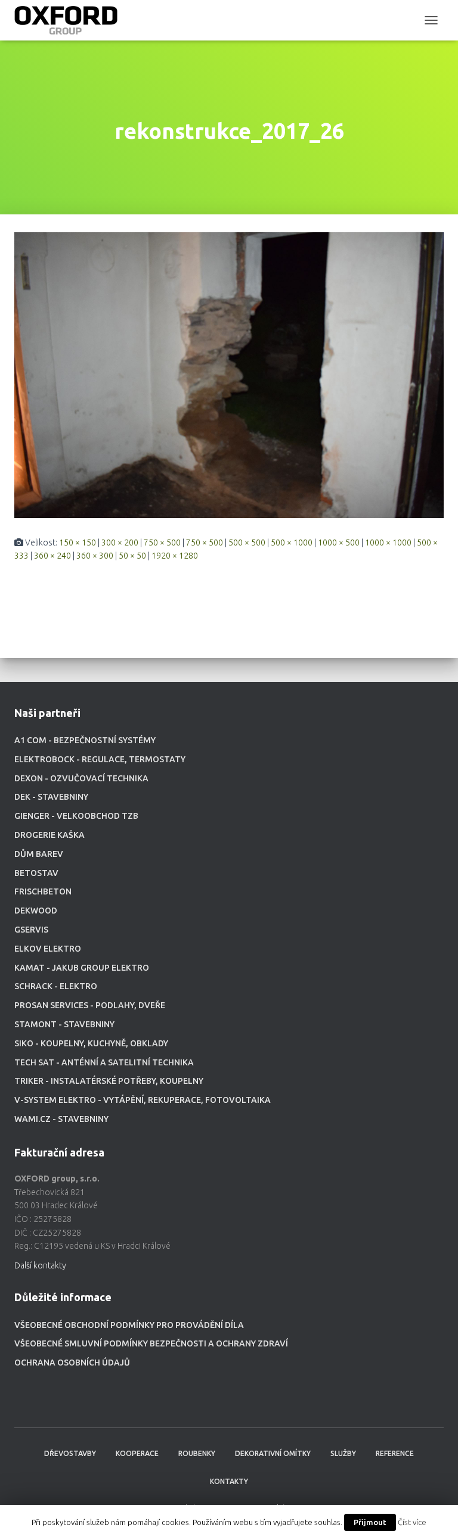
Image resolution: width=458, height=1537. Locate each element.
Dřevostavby (70, 1453)
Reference (395, 1453)
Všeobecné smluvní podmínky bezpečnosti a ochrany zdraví (151, 1343)
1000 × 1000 (388, 542)
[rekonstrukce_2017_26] (229, 374)
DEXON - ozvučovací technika (81, 778)
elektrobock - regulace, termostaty (99, 759)
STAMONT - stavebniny (64, 1024)
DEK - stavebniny (51, 797)
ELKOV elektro (47, 948)
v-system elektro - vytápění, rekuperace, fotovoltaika (142, 1100)
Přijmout (370, 1522)
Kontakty (229, 1481)
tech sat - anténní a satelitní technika (104, 1062)
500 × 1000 (291, 542)
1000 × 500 (339, 542)
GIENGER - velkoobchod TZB (76, 816)
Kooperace (137, 1453)
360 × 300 (94, 555)
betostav (36, 873)
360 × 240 (52, 555)
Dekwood (35, 910)
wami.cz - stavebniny (61, 1119)
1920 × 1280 (174, 555)
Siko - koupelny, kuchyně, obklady (91, 1043)
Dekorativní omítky (273, 1453)
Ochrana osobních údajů (72, 1362)
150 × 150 (77, 542)
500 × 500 (246, 542)
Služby (343, 1453)
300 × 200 (119, 542)
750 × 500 (162, 542)
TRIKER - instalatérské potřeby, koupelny (108, 1081)
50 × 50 (132, 555)
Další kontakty (40, 1265)
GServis (31, 929)
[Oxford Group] (70, 20)
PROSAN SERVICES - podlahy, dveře (89, 1005)
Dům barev (38, 854)
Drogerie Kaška (49, 835)
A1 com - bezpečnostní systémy (85, 740)
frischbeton (43, 891)
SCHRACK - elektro (55, 986)
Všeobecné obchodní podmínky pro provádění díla (129, 1325)
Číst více (412, 1522)
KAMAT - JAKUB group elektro (81, 967)
